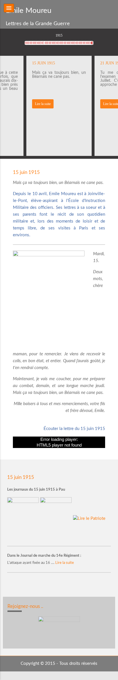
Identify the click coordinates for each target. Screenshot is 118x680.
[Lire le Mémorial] (56, 518)
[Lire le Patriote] (89, 518)
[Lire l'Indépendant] (23, 518)
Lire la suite (43, 104)
